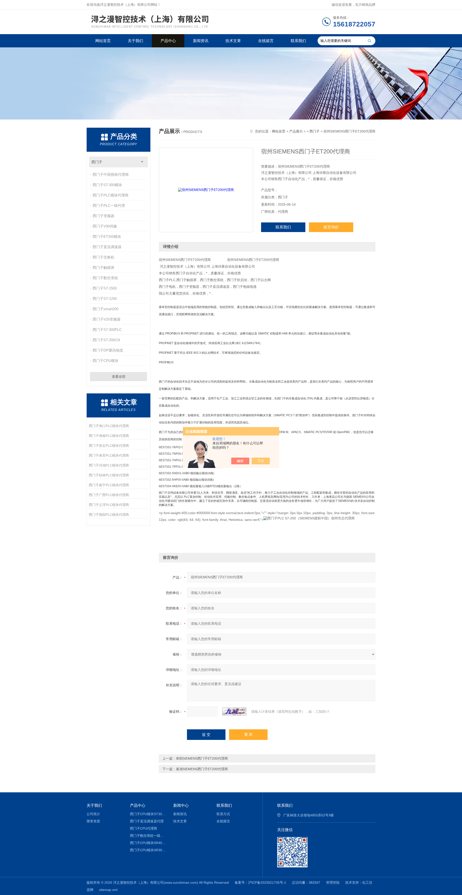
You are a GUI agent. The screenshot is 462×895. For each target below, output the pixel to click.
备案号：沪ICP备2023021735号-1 (260, 882)
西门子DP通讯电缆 (108, 350)
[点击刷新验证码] (234, 711)
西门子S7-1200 (105, 298)
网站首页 (103, 41)
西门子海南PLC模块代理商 (109, 436)
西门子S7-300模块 (107, 185)
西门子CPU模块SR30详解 (148, 850)
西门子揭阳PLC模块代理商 (109, 515)
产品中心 (168, 41)
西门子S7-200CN (106, 340)
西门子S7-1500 (105, 288)
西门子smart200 (105, 309)
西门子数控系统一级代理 (148, 836)
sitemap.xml (108, 890)
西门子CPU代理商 (143, 828)
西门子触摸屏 (103, 267)
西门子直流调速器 (107, 247)
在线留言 (266, 41)
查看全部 (118, 376)
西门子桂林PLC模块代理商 (109, 475)
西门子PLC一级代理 (109, 205)
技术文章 (233, 41)
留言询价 (331, 227)
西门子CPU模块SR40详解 (148, 843)
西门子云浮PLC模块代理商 (109, 505)
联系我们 (298, 41)
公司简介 (93, 814)
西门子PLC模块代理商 (110, 195)
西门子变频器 (103, 216)
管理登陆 (333, 882)
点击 (142, 162)
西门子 (96, 162)
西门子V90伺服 (105, 226)
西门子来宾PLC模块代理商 (109, 455)
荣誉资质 (93, 821)
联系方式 (223, 814)
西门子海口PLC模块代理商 (109, 426)
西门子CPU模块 (105, 361)
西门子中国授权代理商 (111, 174)
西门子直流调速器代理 (147, 821)
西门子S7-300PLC (107, 330)
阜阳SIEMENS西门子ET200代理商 (202, 758)
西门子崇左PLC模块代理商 (109, 446)
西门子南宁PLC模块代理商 (109, 485)
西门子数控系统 (105, 278)
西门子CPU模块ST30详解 (148, 814)
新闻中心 (181, 805)
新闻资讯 (200, 41)
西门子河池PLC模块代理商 (109, 465)
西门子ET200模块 (107, 236)
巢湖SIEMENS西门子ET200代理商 (202, 769)
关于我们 (135, 41)
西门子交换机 (103, 257)
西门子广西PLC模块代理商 (109, 495)
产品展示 (296, 131)
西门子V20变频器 (107, 319)
